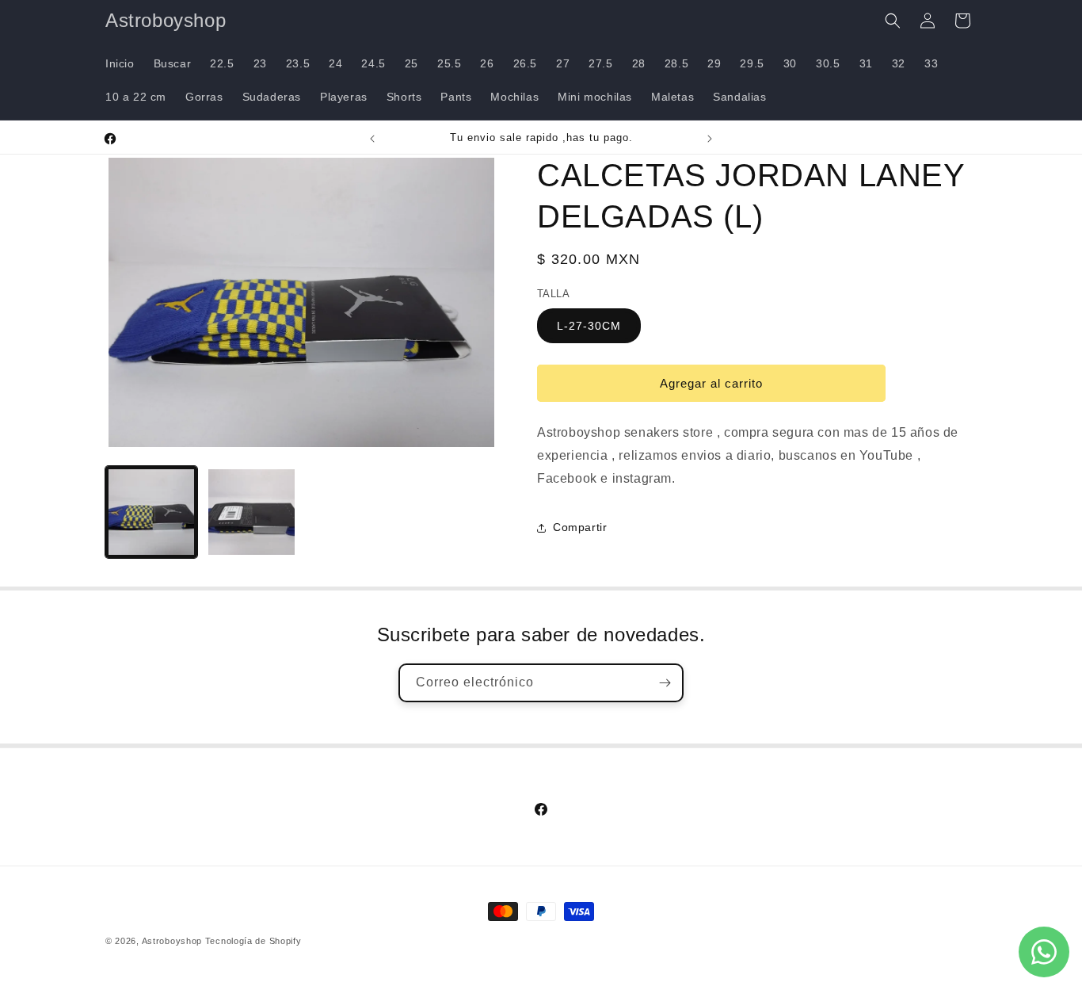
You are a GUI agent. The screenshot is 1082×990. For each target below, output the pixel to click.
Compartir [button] (580, 527)
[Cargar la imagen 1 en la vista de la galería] (151, 512)
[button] (892, 20)
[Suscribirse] (664, 682)
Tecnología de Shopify (253, 941)
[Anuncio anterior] (372, 139)
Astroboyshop (172, 941)
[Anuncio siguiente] (709, 139)
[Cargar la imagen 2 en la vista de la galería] (251, 512)
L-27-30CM (589, 325)
